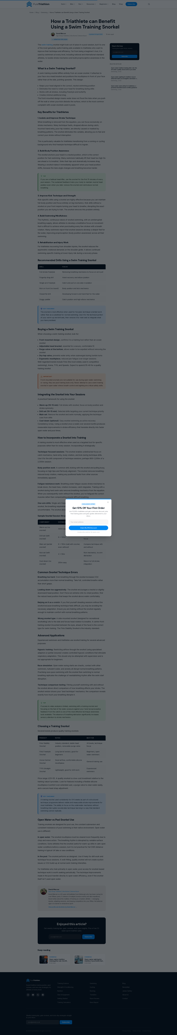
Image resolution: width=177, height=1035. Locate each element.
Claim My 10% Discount (88, 528)
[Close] (108, 502)
